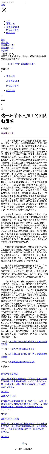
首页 (8, 21)
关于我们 (10, 24)
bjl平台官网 (13, 64)
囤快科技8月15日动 (10, 419)
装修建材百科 (12, 30)
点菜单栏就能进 (8, 396)
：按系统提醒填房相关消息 (21, 349)
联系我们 (10, 32)
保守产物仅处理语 (9, 374)
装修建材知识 (12, 27)
